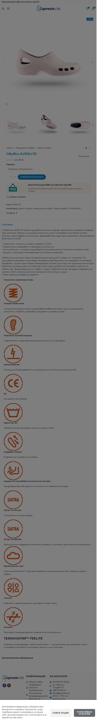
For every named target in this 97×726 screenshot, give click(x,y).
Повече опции (61, 713)
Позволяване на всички (84, 713)
